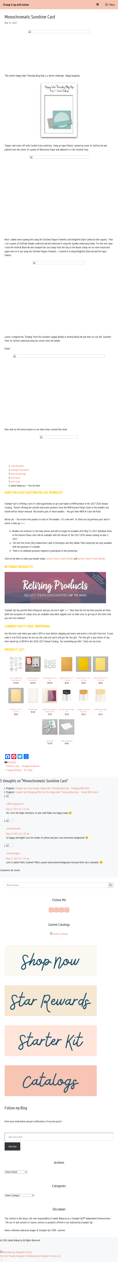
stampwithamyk (13, 828)
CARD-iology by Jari (15, 803)
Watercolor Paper (33, 709)
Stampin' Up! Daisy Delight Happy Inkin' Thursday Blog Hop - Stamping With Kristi (52, 788)
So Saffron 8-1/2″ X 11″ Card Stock (16, 710)
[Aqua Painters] (49, 733)
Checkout (108, 1255)
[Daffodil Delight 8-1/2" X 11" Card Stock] (100, 671)
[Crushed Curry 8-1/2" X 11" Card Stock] (83, 671)
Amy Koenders (17, 466)
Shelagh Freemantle (20, 470)
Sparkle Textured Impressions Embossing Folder (49, 710)
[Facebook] (51, 910)
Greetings (11, 762)
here (23, 523)
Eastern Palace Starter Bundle (59, 558)
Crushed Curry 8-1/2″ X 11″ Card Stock (83, 679)
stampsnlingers (13, 853)
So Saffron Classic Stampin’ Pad (100, 710)
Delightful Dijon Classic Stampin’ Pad (83, 710)
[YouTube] (66, 910)
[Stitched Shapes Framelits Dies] (49, 671)
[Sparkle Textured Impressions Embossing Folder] (49, 702)
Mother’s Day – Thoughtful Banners (23, 766)
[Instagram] (61, 910)
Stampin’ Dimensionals (67, 741)
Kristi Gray (15, 481)
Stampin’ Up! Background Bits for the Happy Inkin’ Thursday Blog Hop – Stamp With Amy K (56, 792)
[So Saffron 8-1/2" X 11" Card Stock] (16, 702)
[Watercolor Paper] (33, 702)
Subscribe (12, 1146)
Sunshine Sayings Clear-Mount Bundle (33, 679)
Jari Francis (15, 477)
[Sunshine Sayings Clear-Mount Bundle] (33, 671)
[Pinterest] (56, 910)
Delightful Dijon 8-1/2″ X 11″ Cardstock (66, 679)
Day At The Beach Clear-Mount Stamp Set (16, 679)
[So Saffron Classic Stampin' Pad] (100, 702)
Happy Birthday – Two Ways (20, 770)
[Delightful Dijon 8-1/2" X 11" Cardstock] (66, 671)
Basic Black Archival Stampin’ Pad (66, 710)
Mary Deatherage (18, 473)
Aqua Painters (49, 741)
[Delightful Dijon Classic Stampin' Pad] (83, 702)
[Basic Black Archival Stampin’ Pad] (66, 702)
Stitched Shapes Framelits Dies (50, 679)
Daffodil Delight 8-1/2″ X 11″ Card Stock (100, 679)
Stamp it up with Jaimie (16, 5)
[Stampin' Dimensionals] (66, 733)
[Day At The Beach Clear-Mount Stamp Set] (16, 671)
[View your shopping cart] (97, 4)
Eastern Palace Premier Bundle (91, 558)
